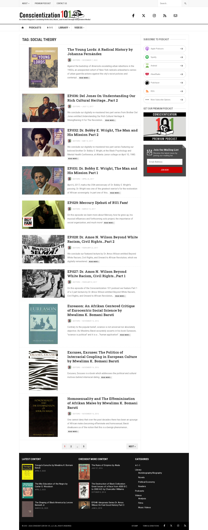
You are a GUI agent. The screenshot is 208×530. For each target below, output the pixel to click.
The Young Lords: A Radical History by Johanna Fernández (100, 51)
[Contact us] (175, 15)
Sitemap (135, 526)
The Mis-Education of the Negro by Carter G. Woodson (51, 485)
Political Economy (146, 482)
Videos (78, 27)
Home (22, 27)
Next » (132, 446)
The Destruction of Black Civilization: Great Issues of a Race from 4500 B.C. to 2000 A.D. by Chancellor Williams (109, 486)
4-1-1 (50, 27)
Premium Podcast (43, 3)
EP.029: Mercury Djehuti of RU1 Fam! (97, 202)
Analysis (142, 498)
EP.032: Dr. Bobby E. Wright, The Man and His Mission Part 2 (102, 132)
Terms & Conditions (151, 526)
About (25, 3)
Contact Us (62, 3)
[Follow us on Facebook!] (133, 15)
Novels (141, 477)
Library (63, 27)
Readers (142, 486)
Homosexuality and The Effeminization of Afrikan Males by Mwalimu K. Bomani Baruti (102, 403)
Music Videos (144, 507)
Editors (76, 60)
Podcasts (35, 27)
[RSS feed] (165, 15)
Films (140, 503)
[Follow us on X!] (144, 15)
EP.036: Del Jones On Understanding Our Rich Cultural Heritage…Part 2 (101, 98)
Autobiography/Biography (150, 473)
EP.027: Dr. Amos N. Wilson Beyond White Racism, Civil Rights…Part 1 (96, 273)
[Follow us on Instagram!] (154, 15)
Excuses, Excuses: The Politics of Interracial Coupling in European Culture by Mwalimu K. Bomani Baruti (102, 356)
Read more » (84, 78)
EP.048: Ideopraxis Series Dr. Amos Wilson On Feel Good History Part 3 (108, 503)
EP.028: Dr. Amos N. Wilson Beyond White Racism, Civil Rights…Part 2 (102, 239)
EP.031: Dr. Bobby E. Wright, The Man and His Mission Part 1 (102, 170)
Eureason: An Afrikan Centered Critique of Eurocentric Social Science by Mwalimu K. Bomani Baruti (101, 310)
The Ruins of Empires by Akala (106, 465)
